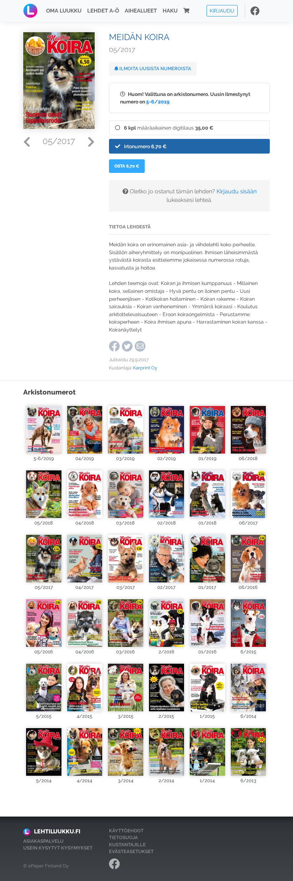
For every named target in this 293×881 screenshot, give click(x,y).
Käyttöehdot (126, 830)
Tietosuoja (123, 837)
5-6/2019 (157, 101)
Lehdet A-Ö (103, 11)
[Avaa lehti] (43, 428)
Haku (170, 11)
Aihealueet (141, 11)
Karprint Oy (145, 368)
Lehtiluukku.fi (57, 831)
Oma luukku (63, 11)
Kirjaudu (222, 11)
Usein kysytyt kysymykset (58, 848)
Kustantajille (127, 844)
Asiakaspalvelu (43, 841)
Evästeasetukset (131, 851)
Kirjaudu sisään (237, 191)
